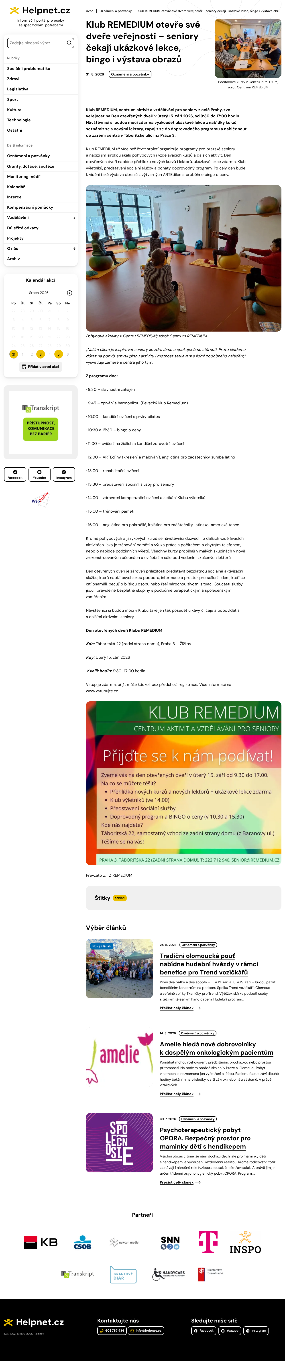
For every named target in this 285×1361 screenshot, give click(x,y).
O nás (12, 248)
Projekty (15, 238)
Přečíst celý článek (176, 1008)
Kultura (14, 109)
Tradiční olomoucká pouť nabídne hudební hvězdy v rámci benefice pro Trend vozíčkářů (209, 964)
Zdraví (13, 78)
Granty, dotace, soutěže (30, 166)
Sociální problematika (28, 68)
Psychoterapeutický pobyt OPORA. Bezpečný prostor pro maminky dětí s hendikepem (205, 1138)
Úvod (90, 11)
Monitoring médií (24, 176)
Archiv (13, 258)
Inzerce (14, 197)
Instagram (64, 478)
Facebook (15, 478)
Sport (12, 99)
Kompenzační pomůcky (30, 207)
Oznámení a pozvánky (28, 156)
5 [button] (58, 354)
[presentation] (119, 968)
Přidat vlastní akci (43, 366)
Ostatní (14, 130)
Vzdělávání (18, 217)
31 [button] (13, 354)
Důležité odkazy (23, 228)
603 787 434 (114, 1330)
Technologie (19, 120)
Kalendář (16, 186)
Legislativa (17, 89)
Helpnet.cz (46, 10)
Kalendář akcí (40, 280)
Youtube (39, 478)
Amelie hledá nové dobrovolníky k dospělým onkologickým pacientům (216, 1048)
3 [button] (41, 354)
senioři (120, 898)
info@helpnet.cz (148, 1330)
